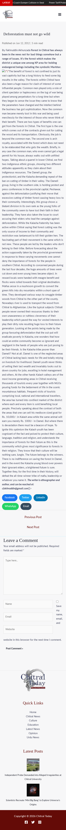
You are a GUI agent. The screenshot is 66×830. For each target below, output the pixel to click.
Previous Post (33, 517)
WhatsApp (10, 506)
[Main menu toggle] (59, 14)
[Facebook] (26, 822)
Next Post (33, 527)
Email (26, 506)
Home (33, 712)
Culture (33, 720)
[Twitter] (33, 822)
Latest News (33, 729)
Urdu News (33, 737)
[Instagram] (39, 822)
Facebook (10, 497)
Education (33, 725)
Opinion (33, 733)
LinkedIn (40, 497)
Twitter (25, 497)
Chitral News (33, 716)
